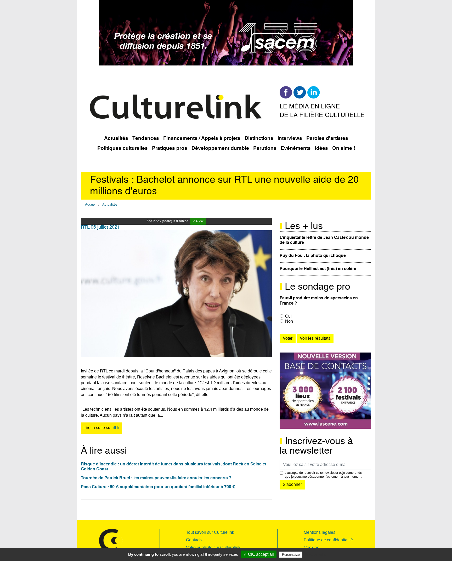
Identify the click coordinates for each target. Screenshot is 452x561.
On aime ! (343, 148)
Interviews (290, 138)
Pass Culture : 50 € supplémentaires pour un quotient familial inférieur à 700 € (158, 487)
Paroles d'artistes (327, 138)
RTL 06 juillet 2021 (100, 227)
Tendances (145, 138)
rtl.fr (116, 428)
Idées (321, 148)
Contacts (194, 540)
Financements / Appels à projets (201, 138)
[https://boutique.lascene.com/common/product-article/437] (325, 391)
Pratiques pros (169, 148)
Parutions (264, 148)
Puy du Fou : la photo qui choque (313, 256)
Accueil (90, 204)
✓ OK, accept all (259, 554)
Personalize (291, 555)
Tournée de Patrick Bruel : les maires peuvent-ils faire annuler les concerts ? (156, 478)
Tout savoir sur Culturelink (210, 533)
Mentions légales (319, 533)
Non (289, 322)
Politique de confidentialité (328, 540)
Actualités (116, 138)
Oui (288, 317)
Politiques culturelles (122, 148)
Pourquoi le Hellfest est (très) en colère (318, 269)
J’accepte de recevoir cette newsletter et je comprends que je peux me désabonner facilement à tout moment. (323, 474)
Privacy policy (316, 554)
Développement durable (220, 148)
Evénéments (296, 148)
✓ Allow (198, 221)
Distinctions (259, 138)
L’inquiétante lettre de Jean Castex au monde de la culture (324, 240)
